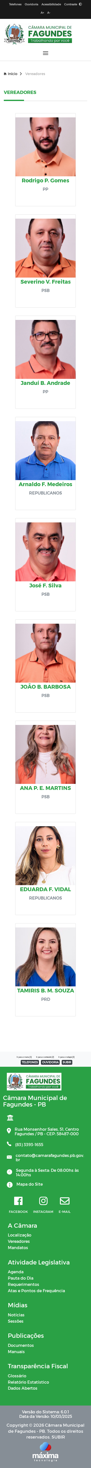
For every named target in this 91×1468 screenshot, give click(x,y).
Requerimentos (23, 1284)
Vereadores (19, 1241)
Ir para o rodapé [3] (66, 1057)
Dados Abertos (22, 1388)
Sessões (16, 1321)
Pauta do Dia (20, 1278)
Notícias (16, 1314)
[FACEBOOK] (18, 1201)
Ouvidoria (31, 4)
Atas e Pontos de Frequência (36, 1290)
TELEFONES (30, 1062)
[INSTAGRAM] (43, 1201)
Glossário (17, 1375)
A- (48, 12)
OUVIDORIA (50, 1062)
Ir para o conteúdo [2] (45, 1057)
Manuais (16, 1351)
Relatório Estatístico (28, 1382)
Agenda (16, 1271)
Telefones (15, 4)
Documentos (21, 1345)
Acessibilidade (51, 4)
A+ (42, 12)
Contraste (71, 4)
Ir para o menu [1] (24, 1057)
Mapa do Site (29, 1184)
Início (12, 74)
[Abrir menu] (45, 53)
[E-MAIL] (65, 1201)
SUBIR (67, 1062)
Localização (19, 1234)
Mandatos (18, 1247)
